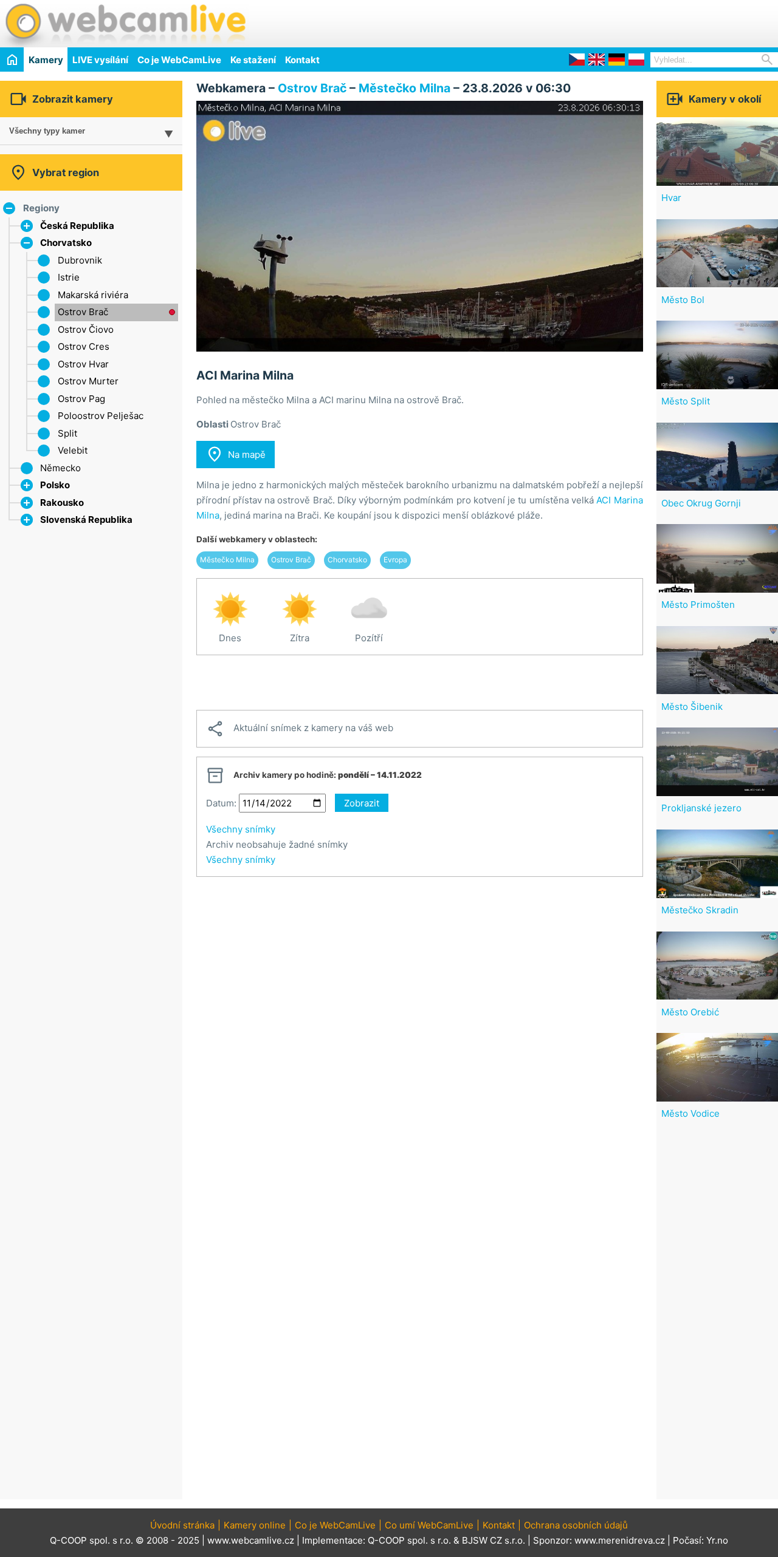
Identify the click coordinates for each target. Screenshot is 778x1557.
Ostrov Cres (83, 346)
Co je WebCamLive (179, 60)
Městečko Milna (404, 88)
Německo (60, 468)
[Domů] (12, 59)
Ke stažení (253, 60)
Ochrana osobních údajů (576, 1525)
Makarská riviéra (93, 295)
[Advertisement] (636, 22)
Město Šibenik (692, 706)
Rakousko (62, 502)
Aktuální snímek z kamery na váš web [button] (299, 729)
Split (67, 433)
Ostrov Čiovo (86, 329)
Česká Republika (77, 225)
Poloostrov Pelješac (100, 415)
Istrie (69, 277)
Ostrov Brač (83, 312)
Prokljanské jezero (701, 808)
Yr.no (717, 1540)
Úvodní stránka (182, 1525)
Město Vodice (690, 1113)
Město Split (685, 401)
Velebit (73, 450)
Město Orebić (690, 1012)
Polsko (55, 485)
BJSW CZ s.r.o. (493, 1540)
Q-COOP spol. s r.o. (409, 1540)
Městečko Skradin (699, 910)
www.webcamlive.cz (250, 1540)
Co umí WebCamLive (429, 1525)
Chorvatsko (66, 242)
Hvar (671, 197)
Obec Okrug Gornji (701, 503)
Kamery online (255, 1525)
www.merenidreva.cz (619, 1540)
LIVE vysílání (100, 60)
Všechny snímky (240, 829)
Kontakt (302, 60)
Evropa (395, 559)
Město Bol (682, 299)
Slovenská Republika (86, 519)
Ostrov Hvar (83, 364)
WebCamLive (124, 23)
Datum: (221, 803)
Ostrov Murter (88, 381)
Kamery (46, 60)
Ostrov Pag (81, 398)
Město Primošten (698, 604)
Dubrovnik (80, 260)
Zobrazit (361, 803)
